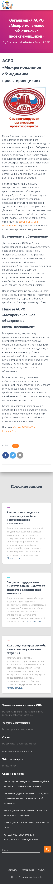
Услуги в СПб (28, 870)
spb (15, 446)
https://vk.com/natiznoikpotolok (17, 751)
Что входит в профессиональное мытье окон (26, 825)
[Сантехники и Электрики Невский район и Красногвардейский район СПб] (8, 5)
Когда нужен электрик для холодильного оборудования (21, 837)
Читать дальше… (15, 558)
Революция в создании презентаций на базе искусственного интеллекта (23, 518)
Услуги (41, 870)
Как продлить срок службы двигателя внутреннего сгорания (26, 649)
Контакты (12, 870)
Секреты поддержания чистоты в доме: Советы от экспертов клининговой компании (26, 587)
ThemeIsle (37, 877)
